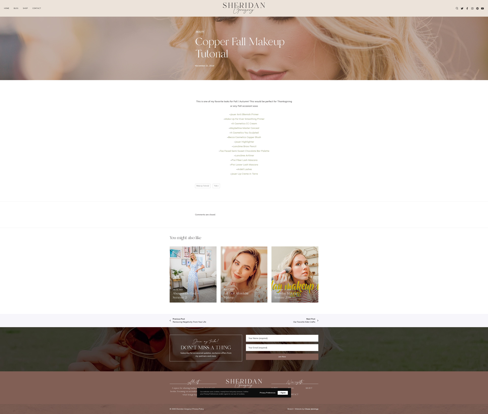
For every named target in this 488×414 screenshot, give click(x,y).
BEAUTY (200, 31)
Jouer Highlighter (244, 141)
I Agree (283, 393)
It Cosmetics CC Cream (244, 123)
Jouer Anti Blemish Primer (245, 114)
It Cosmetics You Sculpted (245, 132)
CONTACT (293, 394)
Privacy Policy (198, 409)
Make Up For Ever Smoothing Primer (244, 118)
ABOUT (308, 388)
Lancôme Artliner (244, 155)
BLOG (291, 388)
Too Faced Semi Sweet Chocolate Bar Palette (244, 150)
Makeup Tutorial (203, 186)
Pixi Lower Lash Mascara (244, 164)
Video (216, 186)
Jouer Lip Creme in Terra (244, 173)
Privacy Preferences (267, 393)
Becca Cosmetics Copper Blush (244, 137)
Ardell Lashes (244, 169)
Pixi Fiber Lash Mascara (244, 160)
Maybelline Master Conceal (244, 128)
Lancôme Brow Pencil (244, 146)
